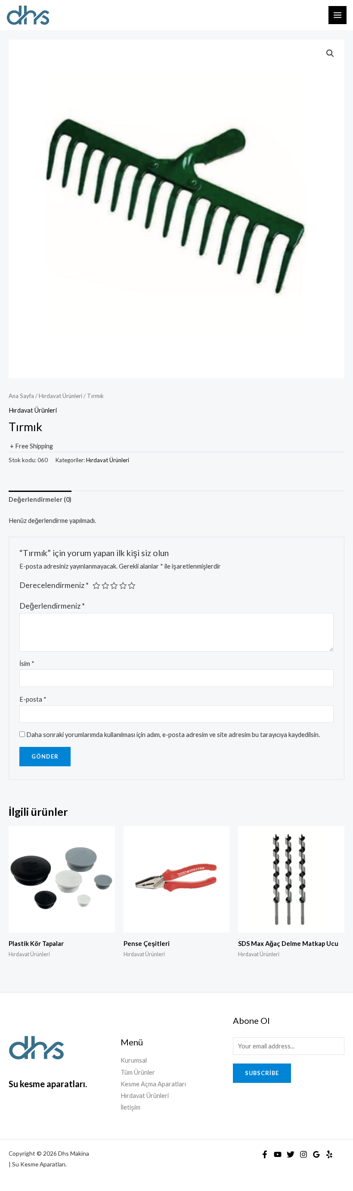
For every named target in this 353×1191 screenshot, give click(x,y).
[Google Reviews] (316, 1154)
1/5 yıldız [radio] (96, 586)
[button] (330, 53)
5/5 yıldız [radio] (132, 586)
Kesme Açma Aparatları (153, 1084)
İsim (26, 663)
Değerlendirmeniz (52, 605)
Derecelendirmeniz (54, 585)
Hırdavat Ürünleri (60, 395)
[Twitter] (290, 1154)
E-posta (32, 699)
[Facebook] (265, 1154)
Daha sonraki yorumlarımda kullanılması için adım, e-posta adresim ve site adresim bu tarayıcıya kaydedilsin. (173, 734)
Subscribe (262, 1073)
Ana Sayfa (21, 395)
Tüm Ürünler (138, 1072)
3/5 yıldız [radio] (114, 586)
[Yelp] (329, 1154)
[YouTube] (278, 1154)
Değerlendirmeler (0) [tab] (40, 499)
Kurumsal (134, 1060)
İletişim (130, 1107)
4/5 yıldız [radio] (123, 586)
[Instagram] (303, 1154)
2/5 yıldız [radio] (105, 586)
